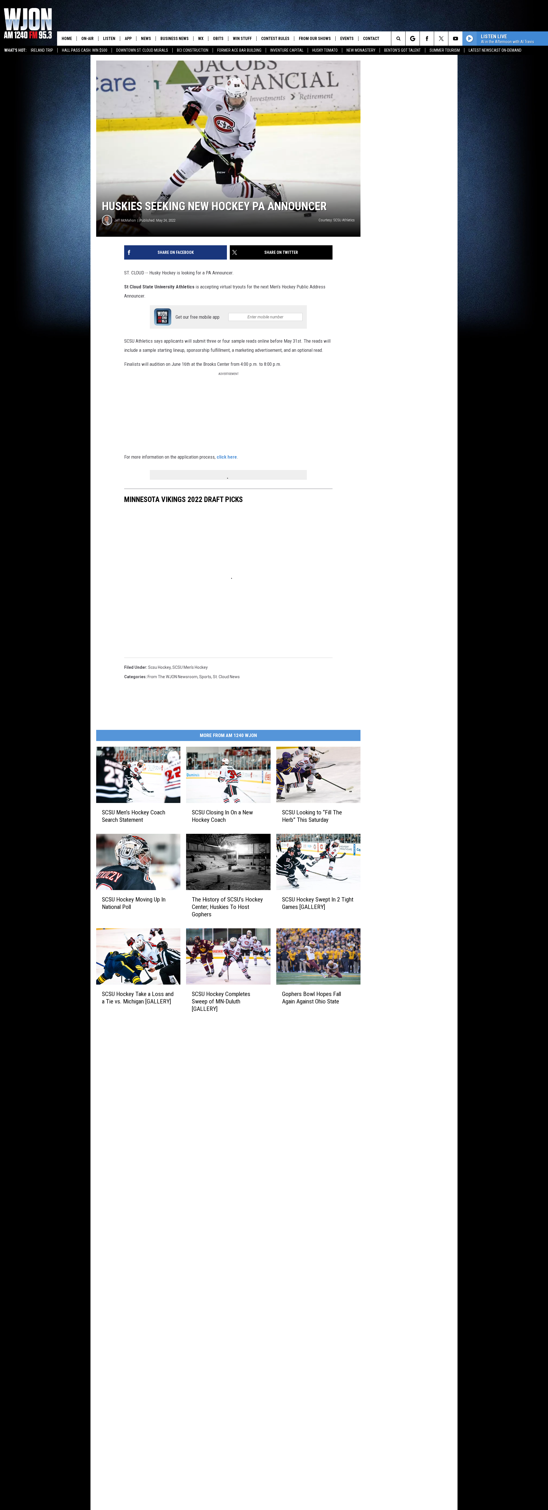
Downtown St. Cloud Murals (142, 50)
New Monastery (360, 50)
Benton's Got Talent (402, 50)
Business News (174, 38)
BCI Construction (192, 50)
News (146, 38)
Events (347, 38)
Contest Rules (275, 38)
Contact (371, 38)
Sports (205, 676)
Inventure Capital (286, 50)
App (128, 38)
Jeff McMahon (125, 220)
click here (227, 457)
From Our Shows (315, 38)
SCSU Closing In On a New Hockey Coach (222, 816)
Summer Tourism (445, 50)
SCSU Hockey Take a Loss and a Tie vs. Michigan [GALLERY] (138, 997)
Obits (218, 38)
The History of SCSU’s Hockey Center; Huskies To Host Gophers (227, 906)
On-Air (87, 38)
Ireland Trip (42, 50)
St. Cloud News (226, 676)
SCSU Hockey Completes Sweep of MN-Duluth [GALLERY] (221, 1001)
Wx (201, 38)
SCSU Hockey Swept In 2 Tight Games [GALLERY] (317, 903)
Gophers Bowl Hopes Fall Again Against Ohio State (311, 997)
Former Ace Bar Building (239, 50)
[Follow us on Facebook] (427, 38)
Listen (109, 38)
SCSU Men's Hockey (190, 667)
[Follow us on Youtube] (455, 38)
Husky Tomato (325, 50)
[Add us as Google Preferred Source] (413, 38)
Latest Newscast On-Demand (495, 50)
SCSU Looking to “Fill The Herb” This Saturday (312, 816)
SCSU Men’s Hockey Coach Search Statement (133, 816)
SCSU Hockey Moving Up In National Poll (134, 903)
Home (67, 38)
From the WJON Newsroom (173, 676)
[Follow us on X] (441, 38)
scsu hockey (159, 667)
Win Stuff (242, 38)
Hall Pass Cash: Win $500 (84, 50)
